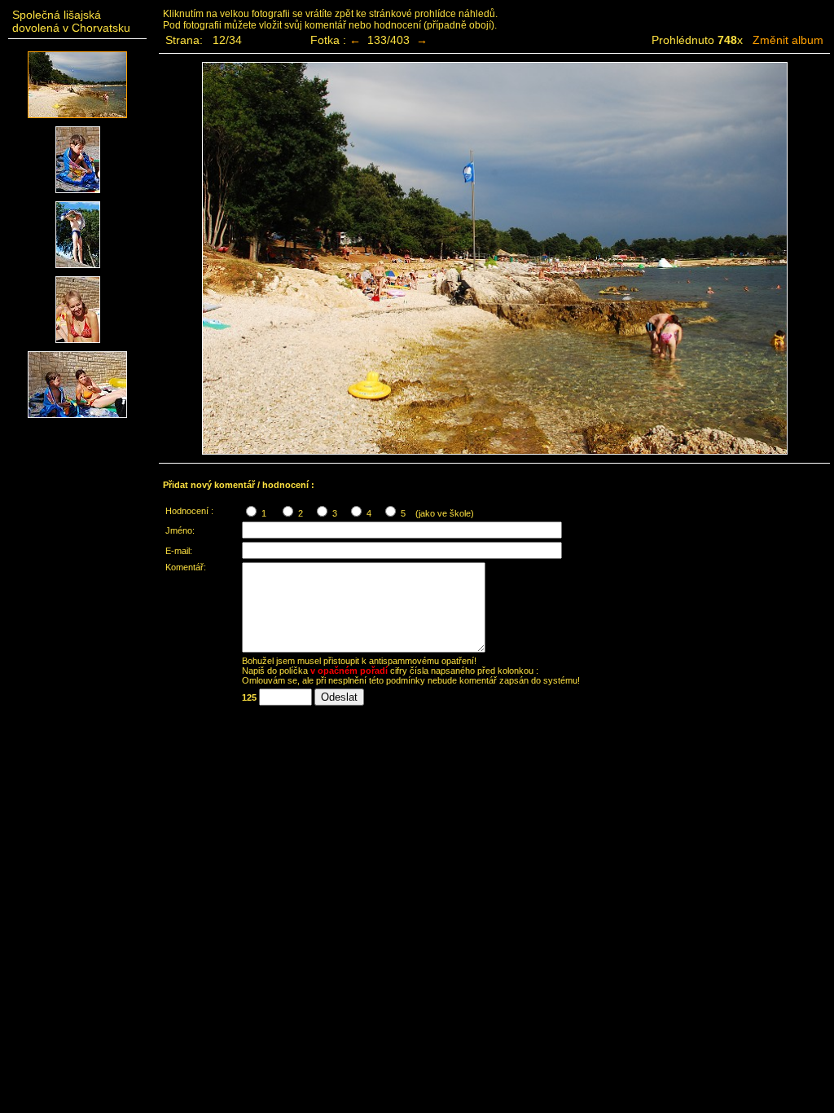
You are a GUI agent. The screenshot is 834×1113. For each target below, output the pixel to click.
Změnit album (788, 39)
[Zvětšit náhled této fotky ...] (77, 119)
